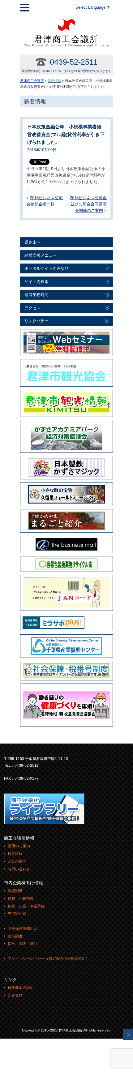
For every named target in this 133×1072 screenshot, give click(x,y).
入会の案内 (17, 861)
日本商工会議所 (21, 987)
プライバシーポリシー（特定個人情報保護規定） (48, 958)
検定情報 (15, 853)
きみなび (15, 995)
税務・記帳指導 (21, 898)
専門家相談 (17, 913)
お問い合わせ (19, 869)
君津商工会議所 (66, 41)
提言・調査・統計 (22, 943)
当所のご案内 (19, 846)
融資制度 (15, 891)
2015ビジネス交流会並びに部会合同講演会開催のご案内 (88, 204)
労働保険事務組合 (22, 928)
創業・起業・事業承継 (26, 906)
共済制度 (15, 936)
